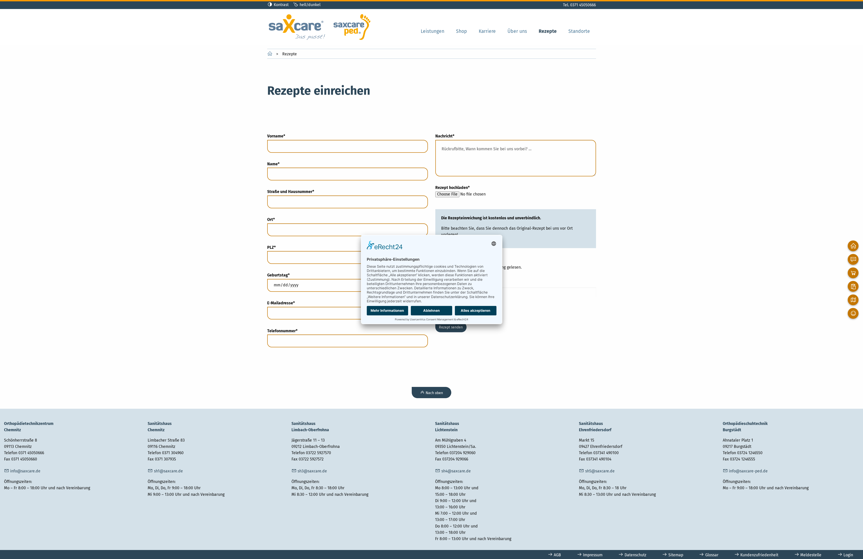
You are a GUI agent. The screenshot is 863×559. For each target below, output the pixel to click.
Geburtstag (278, 275)
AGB (557, 555)
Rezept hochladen (452, 187)
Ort (276, 219)
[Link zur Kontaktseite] (853, 259)
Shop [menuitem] (461, 31)
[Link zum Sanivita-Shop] (853, 272)
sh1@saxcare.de (168, 471)
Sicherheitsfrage (450, 283)
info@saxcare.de (25, 471)
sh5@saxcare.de (600, 471)
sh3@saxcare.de (312, 471)
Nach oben (434, 393)
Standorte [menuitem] (579, 31)
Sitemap (675, 555)
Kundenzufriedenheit (759, 555)
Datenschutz (635, 555)
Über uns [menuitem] (517, 31)
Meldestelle (810, 555)
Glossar (711, 555)
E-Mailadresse (281, 303)
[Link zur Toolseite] (853, 286)
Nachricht (444, 136)
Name (276, 164)
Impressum (593, 555)
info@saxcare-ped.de (748, 471)
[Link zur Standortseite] (853, 299)
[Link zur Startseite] (319, 26)
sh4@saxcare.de (456, 471)
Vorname (276, 136)
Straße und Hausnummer (290, 191)
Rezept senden (451, 327)
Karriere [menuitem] (487, 31)
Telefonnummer (282, 330)
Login (848, 555)
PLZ (276, 247)
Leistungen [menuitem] (432, 31)
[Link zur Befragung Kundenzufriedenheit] (853, 313)
